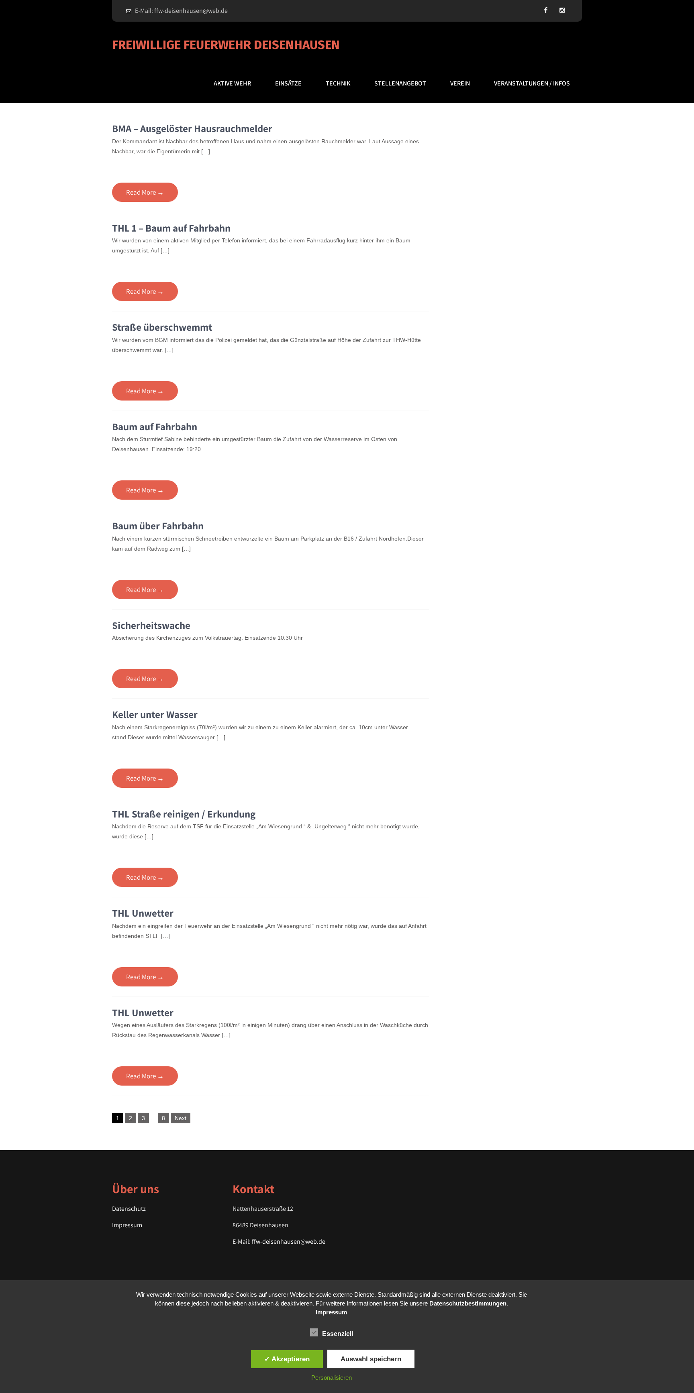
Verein (460, 83)
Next (180, 1118)
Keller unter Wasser (155, 714)
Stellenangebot (400, 83)
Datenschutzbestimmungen (467, 1303)
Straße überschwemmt (162, 327)
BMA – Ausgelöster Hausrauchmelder (192, 128)
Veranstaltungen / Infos (532, 83)
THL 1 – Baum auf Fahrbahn (171, 227)
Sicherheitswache (151, 625)
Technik (338, 83)
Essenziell (337, 1333)
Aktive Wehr (232, 83)
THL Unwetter (143, 912)
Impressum (127, 1225)
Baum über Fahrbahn (158, 525)
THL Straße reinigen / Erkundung (183, 813)
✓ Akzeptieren (287, 1358)
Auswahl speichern (371, 1358)
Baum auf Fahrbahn (154, 426)
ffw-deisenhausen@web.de (288, 1241)
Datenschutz (129, 1208)
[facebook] (546, 10)
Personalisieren (331, 1377)
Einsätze (288, 83)
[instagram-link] (562, 10)
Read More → (145, 192)
